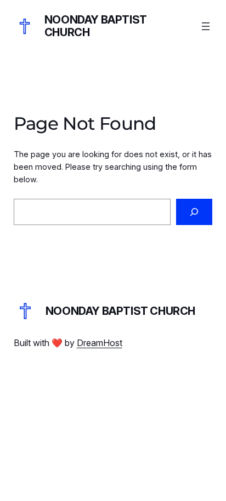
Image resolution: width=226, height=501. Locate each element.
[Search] (194, 211)
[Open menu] (205, 26)
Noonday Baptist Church (95, 26)
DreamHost (99, 342)
